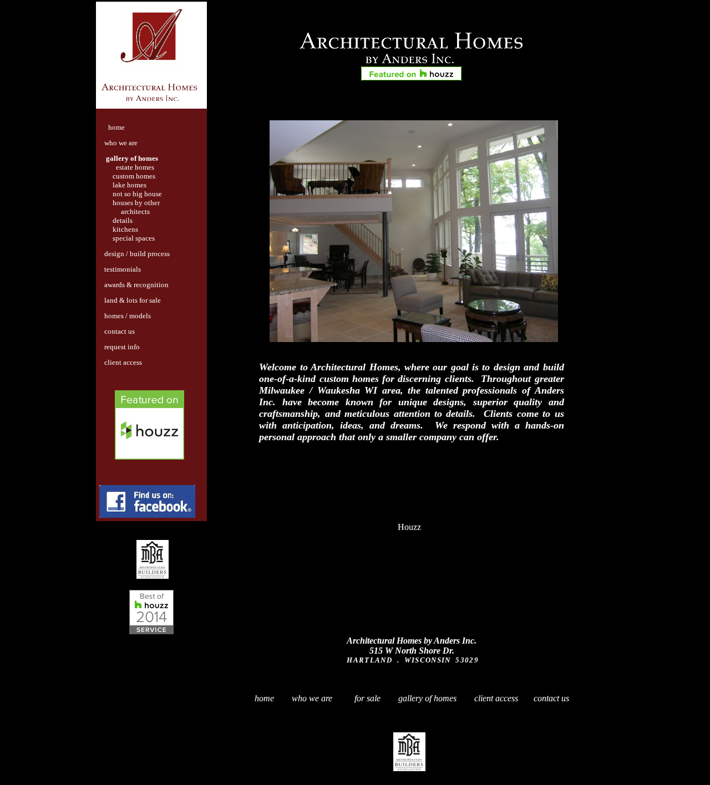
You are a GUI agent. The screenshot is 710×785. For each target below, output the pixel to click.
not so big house (137, 194)
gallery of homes (132, 158)
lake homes (129, 185)
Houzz (409, 527)
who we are (121, 143)
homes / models (127, 316)
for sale (366, 698)
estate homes (135, 167)
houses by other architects (129, 207)
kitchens (125, 229)
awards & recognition (136, 285)
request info (122, 347)
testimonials (122, 269)
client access (123, 362)
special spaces (134, 238)
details (123, 220)
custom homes (134, 176)
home (264, 698)
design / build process (137, 253)
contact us (119, 331)
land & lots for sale (132, 300)
